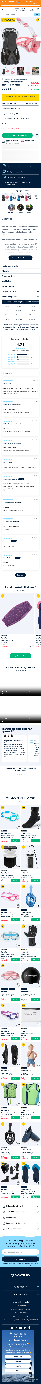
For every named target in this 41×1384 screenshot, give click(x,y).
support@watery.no (23, 1309)
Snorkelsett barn (22, 79)
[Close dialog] (32, 1331)
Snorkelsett (14, 79)
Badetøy (18, 1361)
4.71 (20, 344)
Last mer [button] (20, 575)
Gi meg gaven (20, 1259)
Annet (18, 1370)
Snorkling (7, 79)
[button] (2, 39)
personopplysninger (31, 1265)
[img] (8, 380)
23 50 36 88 (22, 1305)
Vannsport (18, 1356)
